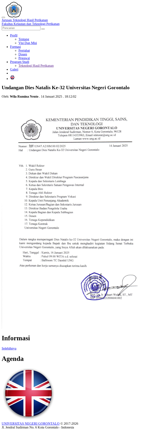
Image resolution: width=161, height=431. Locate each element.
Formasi (15, 46)
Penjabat (24, 50)
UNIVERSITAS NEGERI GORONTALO (31, 423)
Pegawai (24, 58)
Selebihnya (9, 348)
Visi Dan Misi (27, 43)
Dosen (22, 54)
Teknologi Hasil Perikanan (36, 65)
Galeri (14, 69)
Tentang (23, 39)
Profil (13, 35)
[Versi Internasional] (12, 78)
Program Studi (19, 62)
